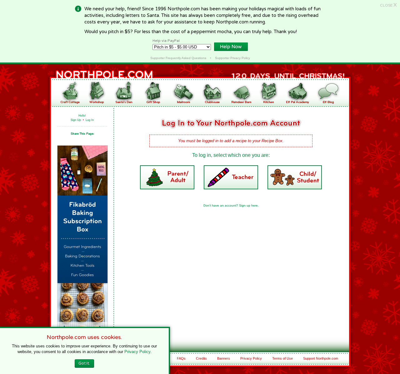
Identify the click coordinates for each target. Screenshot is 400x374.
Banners (223, 358)
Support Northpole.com (320, 358)
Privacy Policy (251, 358)
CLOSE (388, 5)
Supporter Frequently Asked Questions (178, 58)
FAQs (181, 358)
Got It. (84, 363)
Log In (90, 120)
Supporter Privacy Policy (232, 58)
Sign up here (248, 205)
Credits (201, 358)
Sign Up (76, 120)
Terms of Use (282, 358)
